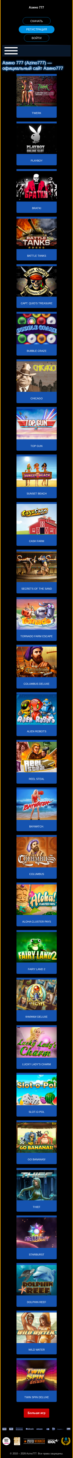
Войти (37, 38)
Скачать (36, 21)
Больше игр (36, 1413)
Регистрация (36, 29)
